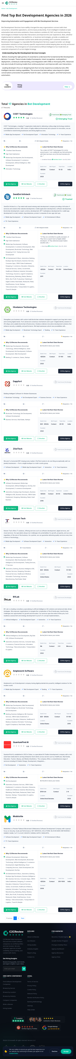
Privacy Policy (31, 985)
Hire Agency (66, 184)
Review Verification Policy (35, 997)
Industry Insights (32, 949)
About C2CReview (33, 937)
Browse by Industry (9, 996)
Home (3, 8)
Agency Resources (57, 953)
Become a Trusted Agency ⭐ (61, 937)
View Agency (11, 184)
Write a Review (8, 1004)
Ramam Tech (19, 518)
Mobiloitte (18, 816)
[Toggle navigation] (3, 3)
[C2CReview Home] (13, 933)
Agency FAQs (56, 957)
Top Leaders (7, 86)
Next (22, 918)
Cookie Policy (31, 989)
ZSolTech (17, 449)
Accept (66, 1051)
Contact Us (30, 957)
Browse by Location (9, 992)
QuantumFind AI (21, 742)
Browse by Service (9, 988)
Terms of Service (32, 981)
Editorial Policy (32, 993)
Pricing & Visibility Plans (59, 945)
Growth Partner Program (60, 941)
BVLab (16, 597)
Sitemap (30, 1006)
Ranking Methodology (34, 1002)
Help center (31, 1010)
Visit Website (27, 184)
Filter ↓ (67, 87)
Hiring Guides (31, 945)
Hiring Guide (19, 86)
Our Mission (31, 941)
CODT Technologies (23, 114)
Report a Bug (31, 953)
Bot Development (11, 8)
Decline (54, 1051)
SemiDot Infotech (21, 194)
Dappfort (17, 381)
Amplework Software (23, 671)
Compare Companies (10, 1000)
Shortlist (42, 184)
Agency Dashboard (58, 949)
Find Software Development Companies (12, 983)
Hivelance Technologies (25, 307)
